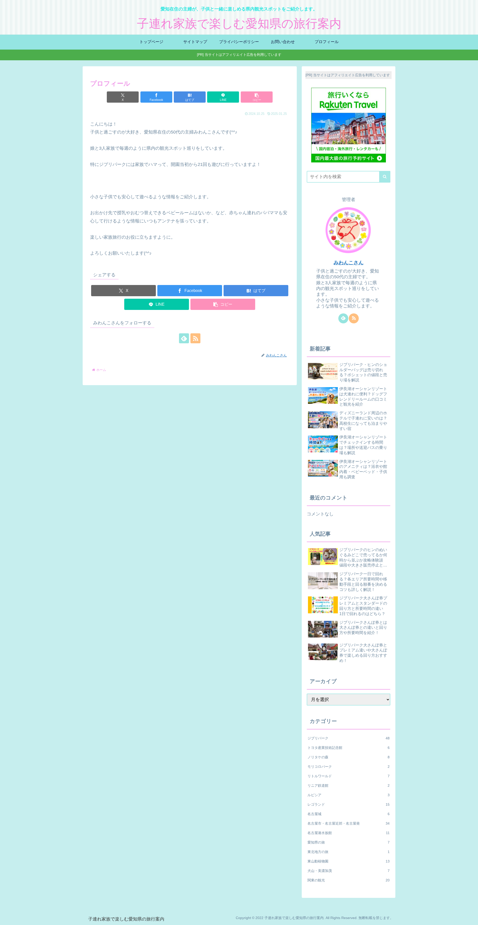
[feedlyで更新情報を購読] (184, 338)
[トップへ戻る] (471, 918)
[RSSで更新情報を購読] (195, 338)
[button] (257, 97)
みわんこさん (348, 262)
